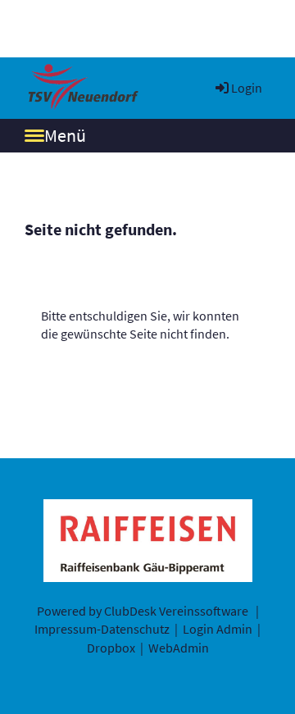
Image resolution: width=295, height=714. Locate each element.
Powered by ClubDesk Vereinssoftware (142, 611)
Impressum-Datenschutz (102, 629)
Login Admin (217, 629)
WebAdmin (178, 647)
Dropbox (111, 647)
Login (246, 88)
